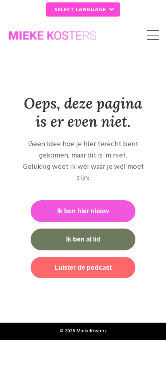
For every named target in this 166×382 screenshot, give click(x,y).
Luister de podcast (83, 267)
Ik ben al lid (83, 239)
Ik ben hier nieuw (83, 211)
